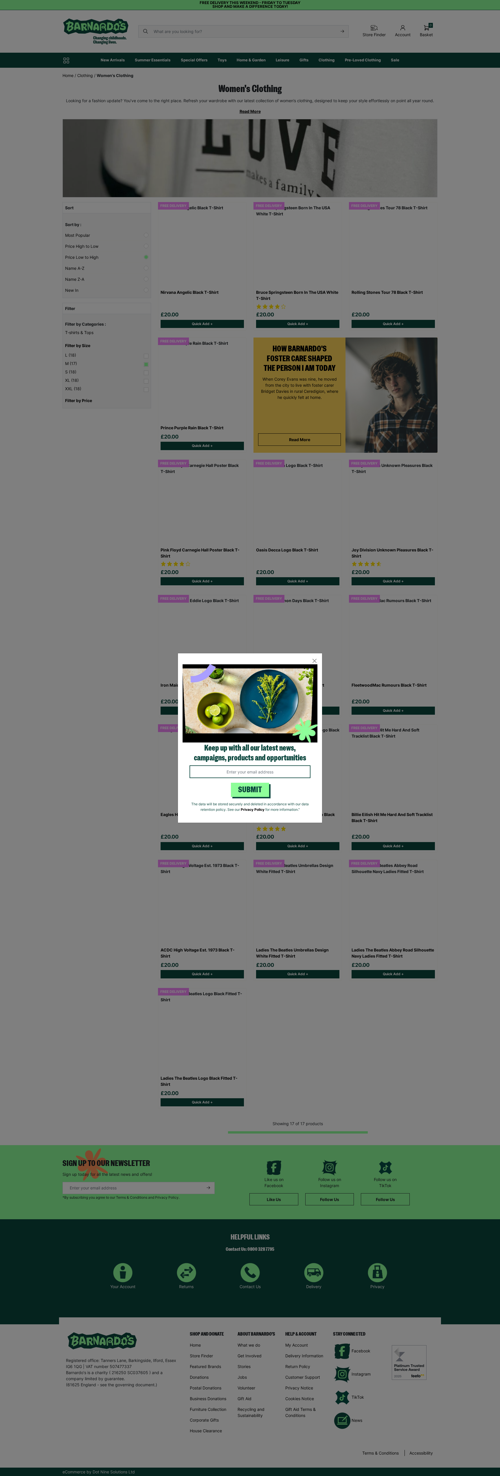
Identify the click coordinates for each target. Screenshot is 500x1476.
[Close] (314, 661)
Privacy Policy (252, 809)
